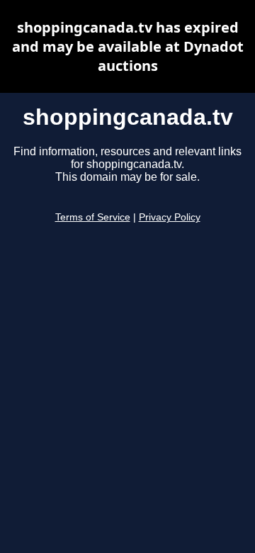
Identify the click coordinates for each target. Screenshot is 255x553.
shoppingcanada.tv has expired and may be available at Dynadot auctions (128, 46)
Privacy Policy (169, 217)
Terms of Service (92, 217)
